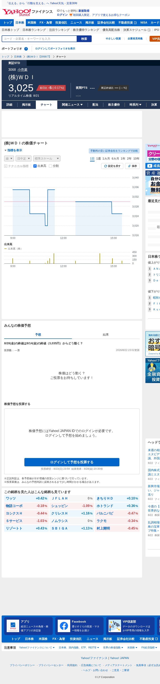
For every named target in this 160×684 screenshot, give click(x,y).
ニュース (76, 22)
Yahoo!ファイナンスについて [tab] (35, 647)
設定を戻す (114, 166)
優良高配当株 (111, 29)
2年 (129, 158)
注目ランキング (59, 29)
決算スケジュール (135, 29)
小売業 (23, 69)
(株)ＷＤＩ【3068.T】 (39, 56)
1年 (123, 158)
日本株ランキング (34, 29)
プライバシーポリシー (22, 665)
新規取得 (84, 10)
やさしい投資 (113, 38)
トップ (7, 22)
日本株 (19, 22)
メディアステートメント (118, 665)
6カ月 (115, 158)
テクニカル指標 (18, 166)
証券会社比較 (106, 22)
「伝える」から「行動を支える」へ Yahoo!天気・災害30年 (42, 3)
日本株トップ (10, 29)
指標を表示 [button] (15, 150)
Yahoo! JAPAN (119, 658)
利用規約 (72, 665)
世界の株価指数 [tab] (112, 647)
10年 (136, 158)
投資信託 (61, 22)
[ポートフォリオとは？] (26, 48)
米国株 (32, 22)
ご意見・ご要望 (120, 670)
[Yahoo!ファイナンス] (28, 10)
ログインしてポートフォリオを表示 (55, 48)
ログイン (62, 14)
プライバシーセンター (51, 665)
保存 (134, 166)
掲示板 (89, 22)
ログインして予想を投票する (72, 462)
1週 (98, 158)
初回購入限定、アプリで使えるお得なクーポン (101, 14)
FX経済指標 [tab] (148, 647)
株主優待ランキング (86, 29)
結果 (106, 334)
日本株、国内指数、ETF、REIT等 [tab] (77, 647)
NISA (143, 22)
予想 (38, 334)
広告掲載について (91, 665)
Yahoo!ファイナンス (94, 658)
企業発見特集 (135, 38)
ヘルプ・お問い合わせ (95, 670)
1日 (92, 158)
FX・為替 (46, 22)
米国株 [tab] (131, 647)
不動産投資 (125, 22)
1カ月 (106, 158)
